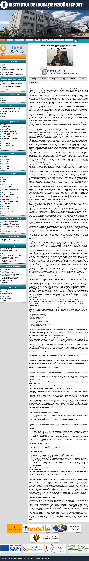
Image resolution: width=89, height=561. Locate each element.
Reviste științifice (6, 206)
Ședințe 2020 (5, 165)
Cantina (4, 300)
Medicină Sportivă (7, 129)
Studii (3, 141)
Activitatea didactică (7, 176)
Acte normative (6, 196)
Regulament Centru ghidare (9, 250)
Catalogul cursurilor (7, 116)
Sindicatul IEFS (6, 289)
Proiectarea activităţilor (53, 79)
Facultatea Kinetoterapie (8, 110)
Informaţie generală (7, 269)
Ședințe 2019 (5, 166)
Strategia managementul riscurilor (11, 224)
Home (2, 40)
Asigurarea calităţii (72, 79)
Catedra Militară (6, 136)
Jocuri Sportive (6, 126)
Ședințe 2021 (5, 163)
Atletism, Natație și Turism (9, 135)
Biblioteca (4, 213)
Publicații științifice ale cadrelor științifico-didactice (10, 190)
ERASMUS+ (5, 282)
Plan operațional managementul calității (12, 226)
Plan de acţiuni (6, 252)
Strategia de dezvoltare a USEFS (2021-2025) (13, 70)
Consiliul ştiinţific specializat (9, 210)
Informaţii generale (7, 248)
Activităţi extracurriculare (82, 79)
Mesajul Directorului (7, 72)
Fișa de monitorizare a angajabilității (12, 255)
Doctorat (4, 100)
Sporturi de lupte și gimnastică (10, 131)
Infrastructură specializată (9, 145)
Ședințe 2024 (5, 158)
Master (4, 98)
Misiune (4, 66)
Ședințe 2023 (5, 159)
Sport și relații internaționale (9, 138)
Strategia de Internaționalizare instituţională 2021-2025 (10, 271)
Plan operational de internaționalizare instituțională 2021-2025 (12, 274)
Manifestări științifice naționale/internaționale (8, 187)
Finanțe (4, 148)
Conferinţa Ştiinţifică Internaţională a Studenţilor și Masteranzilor (12, 84)
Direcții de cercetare (7, 205)
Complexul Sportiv (7, 293)
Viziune (4, 67)
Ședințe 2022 (5, 161)
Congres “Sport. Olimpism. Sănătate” (12, 81)
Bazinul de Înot (6, 295)
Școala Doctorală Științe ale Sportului (12, 198)
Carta (3, 64)
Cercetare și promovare (8, 194)
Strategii (4, 179)
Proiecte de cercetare (8, 184)
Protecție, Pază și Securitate (9, 133)
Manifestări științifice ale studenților (11, 192)
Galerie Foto (34, 82)
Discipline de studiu (44, 79)
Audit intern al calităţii (7, 229)
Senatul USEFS (6, 156)
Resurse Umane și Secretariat (10, 147)
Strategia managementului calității (11, 223)
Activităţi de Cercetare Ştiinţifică (10, 241)
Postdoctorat (5, 199)
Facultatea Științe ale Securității (10, 111)
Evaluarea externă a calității (9, 231)
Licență (4, 97)
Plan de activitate (6, 203)
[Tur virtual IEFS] (13, 53)
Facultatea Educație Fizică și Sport (11, 108)
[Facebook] (76, 42)
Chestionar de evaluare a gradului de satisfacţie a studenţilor (12, 257)
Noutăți (10, 40)
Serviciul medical (6, 298)
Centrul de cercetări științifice (10, 201)
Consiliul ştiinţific (6, 177)
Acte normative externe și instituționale (12, 74)
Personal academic (34, 79)
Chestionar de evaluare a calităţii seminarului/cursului (11, 261)
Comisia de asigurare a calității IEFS (12, 140)
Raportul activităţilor (63, 79)
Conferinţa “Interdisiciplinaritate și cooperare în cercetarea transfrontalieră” (11, 88)
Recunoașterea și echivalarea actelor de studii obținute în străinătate (13, 278)
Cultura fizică (5, 124)
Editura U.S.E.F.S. (7, 296)
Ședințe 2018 (5, 168)
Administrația (19, 40)
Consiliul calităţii (6, 228)
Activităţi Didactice (7, 239)
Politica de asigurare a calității (10, 221)
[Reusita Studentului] (13, 59)
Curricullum (5, 253)
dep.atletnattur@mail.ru (62, 72)
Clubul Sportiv (5, 291)
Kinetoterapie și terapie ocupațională (12, 128)
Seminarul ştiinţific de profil (9, 211)
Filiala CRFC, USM (7, 143)
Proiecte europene (7, 280)
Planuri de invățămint (7, 115)
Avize (37, 40)
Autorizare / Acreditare (8, 208)
